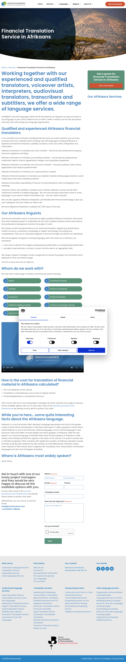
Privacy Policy (118, 658)
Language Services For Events (109, 598)
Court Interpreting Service (76, 598)
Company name (52, 492)
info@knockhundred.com (13, 506)
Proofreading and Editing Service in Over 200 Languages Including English (109, 612)
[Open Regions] (81, 4)
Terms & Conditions (102, 658)
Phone (67, 483)
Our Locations (39, 581)
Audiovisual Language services (15, 567)
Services (12, 67)
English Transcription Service (14, 606)
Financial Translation (42, 609)
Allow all (91, 350)
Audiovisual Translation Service (15, 603)
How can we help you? (58, 501)
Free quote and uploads (43, 576)
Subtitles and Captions (12, 612)
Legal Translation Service (44, 612)
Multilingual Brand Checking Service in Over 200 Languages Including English (109, 603)
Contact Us (38, 570)
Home (4, 67)
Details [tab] (63, 317)
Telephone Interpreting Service (78, 612)
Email (51, 483)
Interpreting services (11, 573)
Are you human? (52, 526)
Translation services (10, 570)
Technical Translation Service (46, 625)
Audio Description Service (13, 595)
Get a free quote (106, 85)
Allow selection (63, 350)
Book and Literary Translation (45, 598)
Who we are (38, 567)
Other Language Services (13, 576)
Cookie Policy (86, 658)
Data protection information (45, 573)
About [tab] (92, 317)
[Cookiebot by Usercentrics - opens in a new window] (96, 310)
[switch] (52, 342)
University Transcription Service (15, 614)
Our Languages (40, 578)
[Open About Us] (93, 4)
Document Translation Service (46, 606)
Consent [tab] (33, 317)
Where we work (39, 628)
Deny (35, 350)
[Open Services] (55, 4)
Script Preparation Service (13, 609)
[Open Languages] (69, 4)
